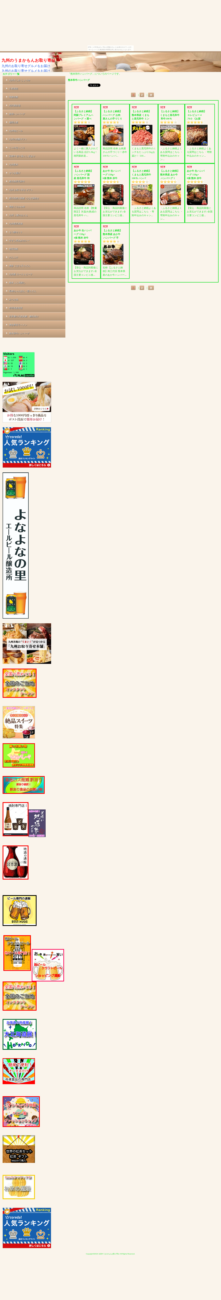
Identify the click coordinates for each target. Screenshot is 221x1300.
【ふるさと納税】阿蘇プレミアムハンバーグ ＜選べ (83, 115)
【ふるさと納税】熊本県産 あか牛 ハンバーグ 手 (112, 234)
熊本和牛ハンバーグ (79, 80)
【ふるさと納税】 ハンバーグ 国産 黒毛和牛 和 (83, 174)
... (87, 155)
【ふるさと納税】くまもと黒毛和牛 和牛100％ (170, 115)
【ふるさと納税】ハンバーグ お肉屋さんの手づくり (112, 115)
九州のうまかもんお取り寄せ (29, 60)
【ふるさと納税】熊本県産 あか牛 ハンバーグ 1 (170, 174)
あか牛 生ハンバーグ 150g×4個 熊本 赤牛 (82, 234)
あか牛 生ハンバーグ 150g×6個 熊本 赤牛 (111, 174)
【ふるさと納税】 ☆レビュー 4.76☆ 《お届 (196, 115)
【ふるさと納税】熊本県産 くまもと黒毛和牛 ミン (141, 115)
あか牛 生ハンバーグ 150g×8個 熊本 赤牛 (195, 174)
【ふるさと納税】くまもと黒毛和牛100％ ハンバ (141, 174)
